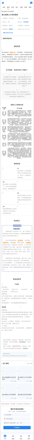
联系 (30, 7)
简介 (17, 7)
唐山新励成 (22, 342)
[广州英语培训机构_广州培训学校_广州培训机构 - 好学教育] (3, 2)
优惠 (21, 7)
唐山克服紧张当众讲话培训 (9, 378)
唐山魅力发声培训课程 (24, 394)
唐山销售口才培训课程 (9, 394)
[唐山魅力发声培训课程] (24, 388)
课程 (8, 7)
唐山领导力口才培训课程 (24, 378)
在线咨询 (25, 348)
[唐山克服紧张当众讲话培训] (9, 371)
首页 (4, 7)
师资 (25, 7)
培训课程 (13, 404)
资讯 (12, 7)
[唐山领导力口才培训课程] (24, 371)
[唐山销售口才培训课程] (9, 388)
